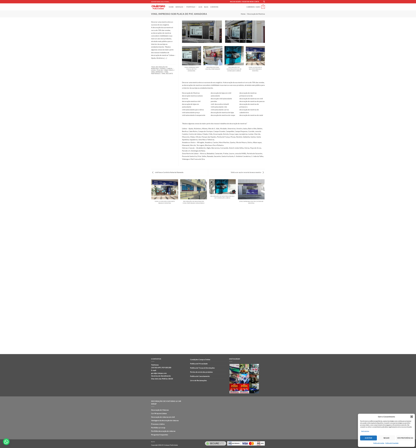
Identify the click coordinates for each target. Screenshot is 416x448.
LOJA (200, 7)
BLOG (206, 7)
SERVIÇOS (179, 7)
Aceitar (368, 438)
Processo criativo (158, 424)
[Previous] (182, 63)
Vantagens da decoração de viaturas (165, 420)
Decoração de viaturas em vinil (163, 417)
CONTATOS (214, 7)
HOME (171, 7)
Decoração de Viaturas (160, 410)
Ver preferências (405, 438)
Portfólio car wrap (158, 428)
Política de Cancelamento (200, 376)
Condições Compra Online (200, 359)
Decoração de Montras (256, 14)
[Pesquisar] (264, 1)
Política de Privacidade (391, 443)
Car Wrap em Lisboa (159, 413)
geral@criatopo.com (159, 373)
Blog (153, 441)
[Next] (264, 63)
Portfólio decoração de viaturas (163, 431)
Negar (386, 438)
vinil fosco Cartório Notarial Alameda (169, 172)
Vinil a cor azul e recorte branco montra (246, 172)
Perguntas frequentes (159, 435)
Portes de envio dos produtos (201, 372)
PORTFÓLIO (190, 7)
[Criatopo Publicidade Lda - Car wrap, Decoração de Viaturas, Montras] (158, 7)
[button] (412, 417)
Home (243, 14)
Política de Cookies (378, 443)
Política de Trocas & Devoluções (202, 368)
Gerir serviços (365, 431)
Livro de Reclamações (198, 380)
